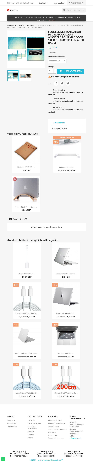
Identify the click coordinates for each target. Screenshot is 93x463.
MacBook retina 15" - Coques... (27, 353)
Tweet (62, 83)
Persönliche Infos (55, 420)
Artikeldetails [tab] (59, 123)
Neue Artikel (12, 423)
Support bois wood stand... (26, 207)
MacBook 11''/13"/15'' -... (26, 167)
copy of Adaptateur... (26, 274)
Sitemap (31, 435)
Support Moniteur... (67, 167)
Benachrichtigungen (56, 438)
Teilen (56, 83)
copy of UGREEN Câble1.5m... (27, 313)
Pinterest (67, 83)
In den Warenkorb (70, 71)
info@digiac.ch (75, 438)
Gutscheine (52, 435)
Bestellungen (53, 426)
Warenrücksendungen (57, 423)
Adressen (52, 432)
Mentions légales (34, 423)
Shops (30, 438)
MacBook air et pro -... (66, 353)
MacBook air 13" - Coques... (66, 274)
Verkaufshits (12, 426)
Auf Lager (56, 128)
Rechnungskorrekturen (57, 429)
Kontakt (31, 432)
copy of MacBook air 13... (66, 313)
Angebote (11, 420)
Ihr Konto (53, 416)
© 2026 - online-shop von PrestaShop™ (46, 460)
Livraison (31, 420)
